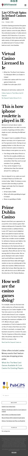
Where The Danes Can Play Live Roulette (13, 421)
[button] (25, 5)
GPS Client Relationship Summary (17, 450)
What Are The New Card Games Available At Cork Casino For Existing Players (12, 365)
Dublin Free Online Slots (8, 406)
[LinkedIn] (16, 1)
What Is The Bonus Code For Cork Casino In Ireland (14, 410)
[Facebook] (11, 1)
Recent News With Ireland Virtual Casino (13, 418)
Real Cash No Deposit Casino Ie (11, 342)
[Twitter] (14, 1)
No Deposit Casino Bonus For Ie (11, 98)
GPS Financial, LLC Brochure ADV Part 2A (11, 449)
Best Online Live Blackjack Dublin (11, 414)
